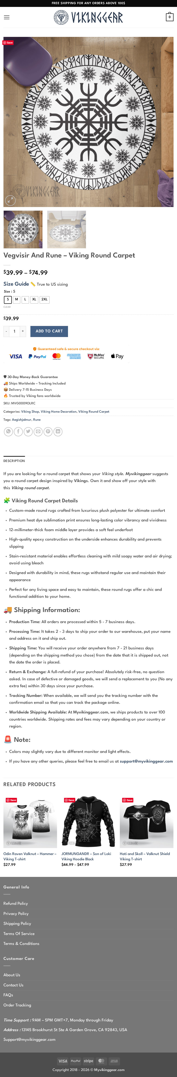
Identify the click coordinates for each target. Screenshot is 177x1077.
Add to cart (49, 331)
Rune (37, 419)
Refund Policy (15, 904)
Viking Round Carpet (93, 411)
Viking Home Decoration (59, 411)
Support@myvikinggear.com (29, 1040)
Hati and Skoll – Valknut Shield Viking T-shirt (145, 856)
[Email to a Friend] (38, 431)
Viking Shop (30, 411)
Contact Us (13, 985)
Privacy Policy (16, 914)
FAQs (8, 995)
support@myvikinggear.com (146, 761)
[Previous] (13, 122)
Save (10, 42)
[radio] (7, 299)
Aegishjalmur (21, 419)
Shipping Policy (17, 924)
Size (7, 291)
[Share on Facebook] (18, 431)
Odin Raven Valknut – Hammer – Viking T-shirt (29, 856)
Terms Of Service (19, 934)
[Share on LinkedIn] (57, 431)
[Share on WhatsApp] (8, 431)
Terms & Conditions (21, 944)
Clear (7, 307)
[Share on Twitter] (28, 431)
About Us (11, 975)
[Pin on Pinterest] (48, 431)
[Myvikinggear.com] (88, 17)
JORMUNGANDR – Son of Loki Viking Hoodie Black (86, 856)
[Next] (164, 122)
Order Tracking (17, 1005)
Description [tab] (14, 461)
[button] (6, 17)
